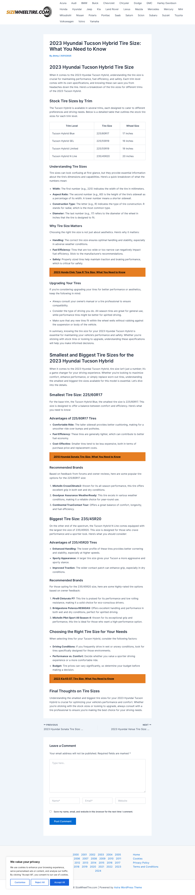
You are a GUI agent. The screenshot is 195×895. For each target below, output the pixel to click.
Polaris (92, 15)
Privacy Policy (141, 862)
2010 (110, 858)
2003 (101, 854)
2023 (118, 866)
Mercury (168, 9)
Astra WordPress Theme (128, 887)
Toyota (179, 15)
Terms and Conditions (145, 866)
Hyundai (77, 9)
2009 (102, 858)
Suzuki (166, 15)
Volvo (81, 21)
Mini (180, 9)
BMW (84, 3)
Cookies (137, 858)
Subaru (153, 15)
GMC (149, 3)
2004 (109, 854)
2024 (98, 870)
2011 (118, 858)
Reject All (39, 882)
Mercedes (153, 9)
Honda (63, 9)
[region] (39, 873)
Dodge (138, 3)
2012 (77, 862)
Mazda (139, 9)
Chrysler (124, 3)
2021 (101, 866)
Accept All (59, 882)
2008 (94, 858)
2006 (77, 858)
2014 (93, 862)
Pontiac (105, 15)
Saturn (129, 15)
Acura (63, 3)
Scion (141, 15)
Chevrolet (109, 3)
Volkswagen (67, 21)
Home (136, 854)
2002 (92, 854)
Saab (118, 15)
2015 (101, 862)
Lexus (127, 9)
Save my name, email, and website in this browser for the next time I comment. (93, 811)
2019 (84, 866)
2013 (85, 862)
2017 (117, 862)
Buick (95, 3)
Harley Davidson (166, 3)
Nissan (80, 15)
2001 (84, 854)
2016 (109, 862)
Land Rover (112, 9)
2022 (109, 866)
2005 (118, 854)
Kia (99, 9)
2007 (85, 858)
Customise (20, 882)
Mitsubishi (65, 15)
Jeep (89, 9)
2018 (76, 866)
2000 (76, 854)
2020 (93, 866)
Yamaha (94, 21)
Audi (73, 3)
